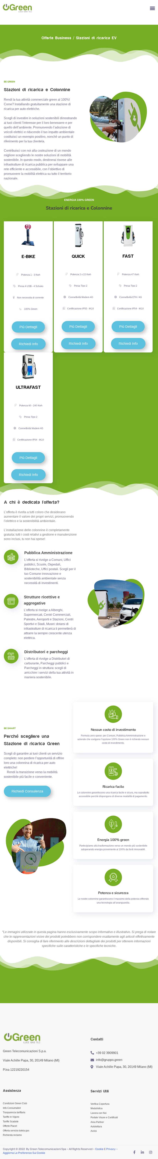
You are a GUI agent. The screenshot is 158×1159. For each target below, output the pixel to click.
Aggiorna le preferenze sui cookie (24, 1153)
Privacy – (112, 1149)
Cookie (99, 1149)
